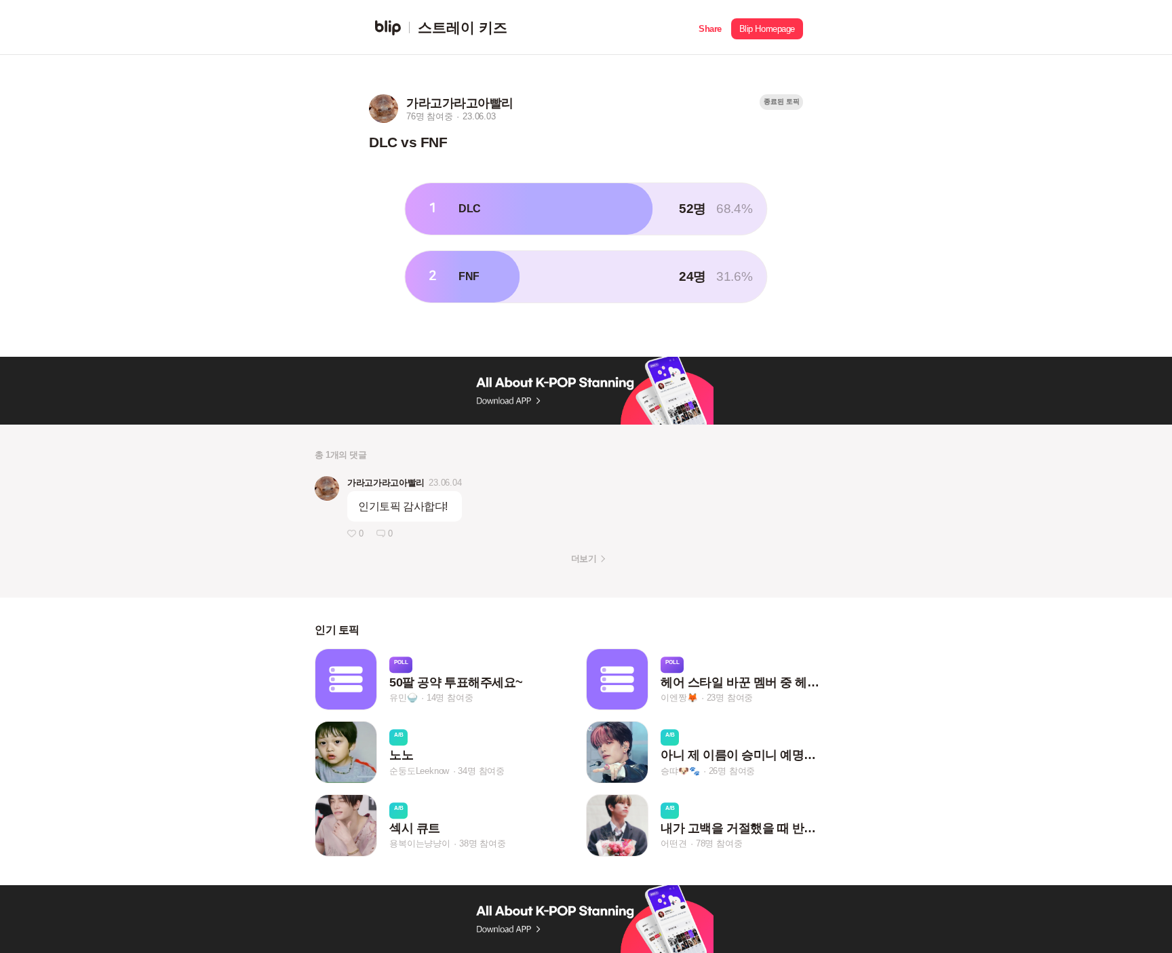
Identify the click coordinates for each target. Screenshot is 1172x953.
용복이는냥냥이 (419, 844)
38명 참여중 (482, 844)
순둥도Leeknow (419, 771)
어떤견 (673, 844)
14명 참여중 (450, 698)
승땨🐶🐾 (680, 771)
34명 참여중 (481, 771)
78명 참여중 (719, 844)
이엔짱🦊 (679, 698)
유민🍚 (403, 698)
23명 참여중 (730, 698)
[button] (710, 27)
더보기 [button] (583, 558)
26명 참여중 (732, 771)
